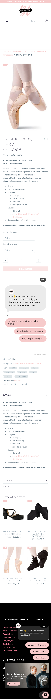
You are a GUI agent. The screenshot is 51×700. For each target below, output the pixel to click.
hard (35, 368)
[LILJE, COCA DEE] (13, 513)
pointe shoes (21, 376)
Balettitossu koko (10, 244)
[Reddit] (26, 384)
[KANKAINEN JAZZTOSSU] (37, 513)
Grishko (24, 368)
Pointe (8, 376)
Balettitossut (40, 51)
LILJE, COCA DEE (13, 534)
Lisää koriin (25, 269)
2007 (13, 368)
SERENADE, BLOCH (13, 581)
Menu (7, 21)
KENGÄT (6, 531)
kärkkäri (22, 372)
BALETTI (29, 51)
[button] (45, 21)
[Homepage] (25, 10)
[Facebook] (8, 384)
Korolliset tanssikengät (18, 531)
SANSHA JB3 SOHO (38, 581)
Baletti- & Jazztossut (35, 531)
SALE (39, 363)
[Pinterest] (15, 384)
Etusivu (6, 51)
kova (33, 372)
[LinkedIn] (23, 384)
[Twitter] (11, 384)
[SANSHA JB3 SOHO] (37, 560)
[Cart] (46, 20)
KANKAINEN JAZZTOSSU (38, 535)
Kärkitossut (8, 55)
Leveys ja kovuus (9, 232)
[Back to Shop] (44, 139)
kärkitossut (9, 372)
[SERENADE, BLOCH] (13, 560)
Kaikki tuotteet (17, 51)
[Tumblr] (19, 384)
